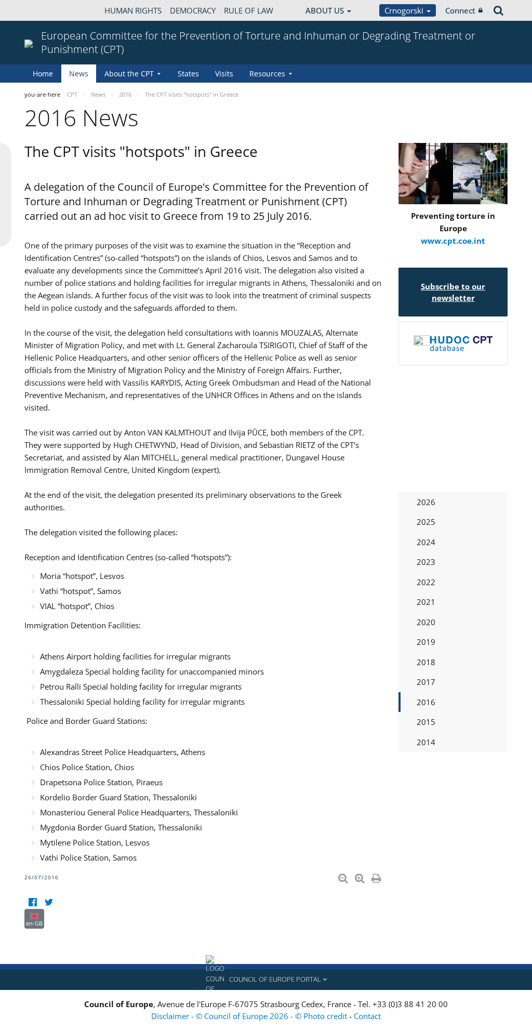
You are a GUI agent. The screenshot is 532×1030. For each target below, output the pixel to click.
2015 (426, 722)
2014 (426, 742)
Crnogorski (404, 10)
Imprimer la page (377, 876)
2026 (426, 502)
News (78, 73)
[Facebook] (32, 902)
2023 (426, 562)
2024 (426, 542)
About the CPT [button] (129, 73)
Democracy (193, 10)
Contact (367, 1016)
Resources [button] (267, 73)
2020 (426, 622)
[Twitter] (49, 902)
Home (43, 73)
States (188, 73)
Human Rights (133, 10)
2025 (426, 522)
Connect (460, 10)
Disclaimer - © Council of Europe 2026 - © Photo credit (250, 1016)
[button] (266, 979)
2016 (426, 702)
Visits (224, 73)
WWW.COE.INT (50, 10)
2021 (426, 602)
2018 (426, 662)
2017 (426, 682)
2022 (426, 582)
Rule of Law (248, 10)
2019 (426, 642)
